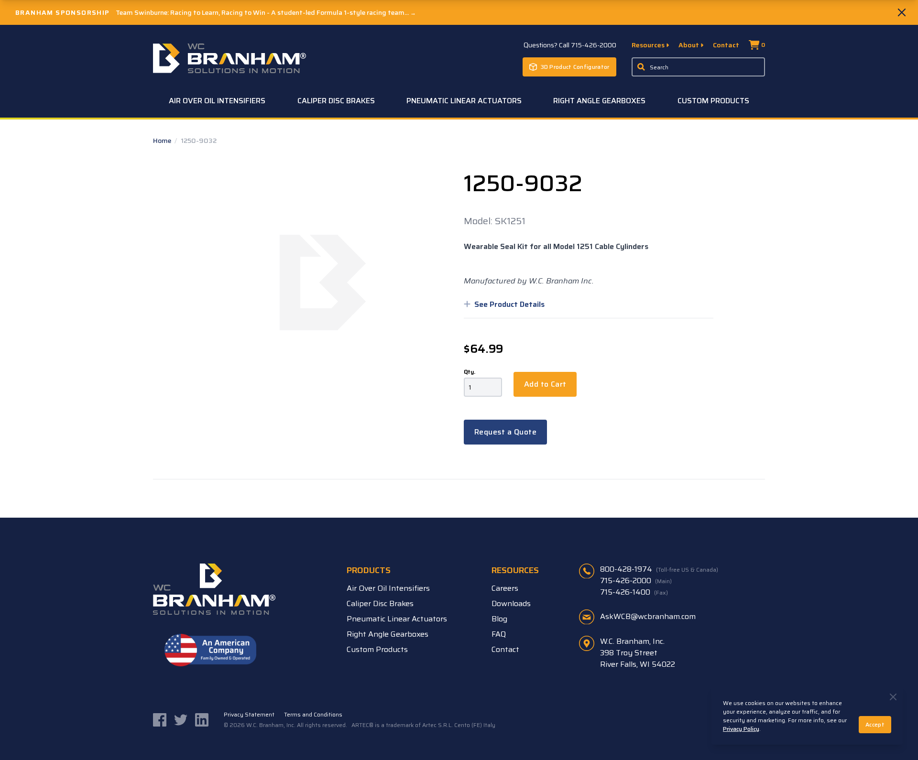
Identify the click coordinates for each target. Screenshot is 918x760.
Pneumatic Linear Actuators (464, 101)
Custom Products (713, 101)
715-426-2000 (636, 580)
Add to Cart (545, 384)
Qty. (469, 372)
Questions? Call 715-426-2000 (570, 45)
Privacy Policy (741, 728)
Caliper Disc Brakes (336, 101)
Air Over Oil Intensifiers (217, 101)
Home (163, 140)
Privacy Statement (249, 714)
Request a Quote (505, 432)
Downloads (511, 603)
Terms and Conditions (313, 714)
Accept (875, 724)
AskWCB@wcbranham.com (648, 616)
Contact (726, 45)
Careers (505, 588)
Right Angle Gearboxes (599, 101)
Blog (499, 619)
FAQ (499, 634)
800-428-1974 (659, 569)
